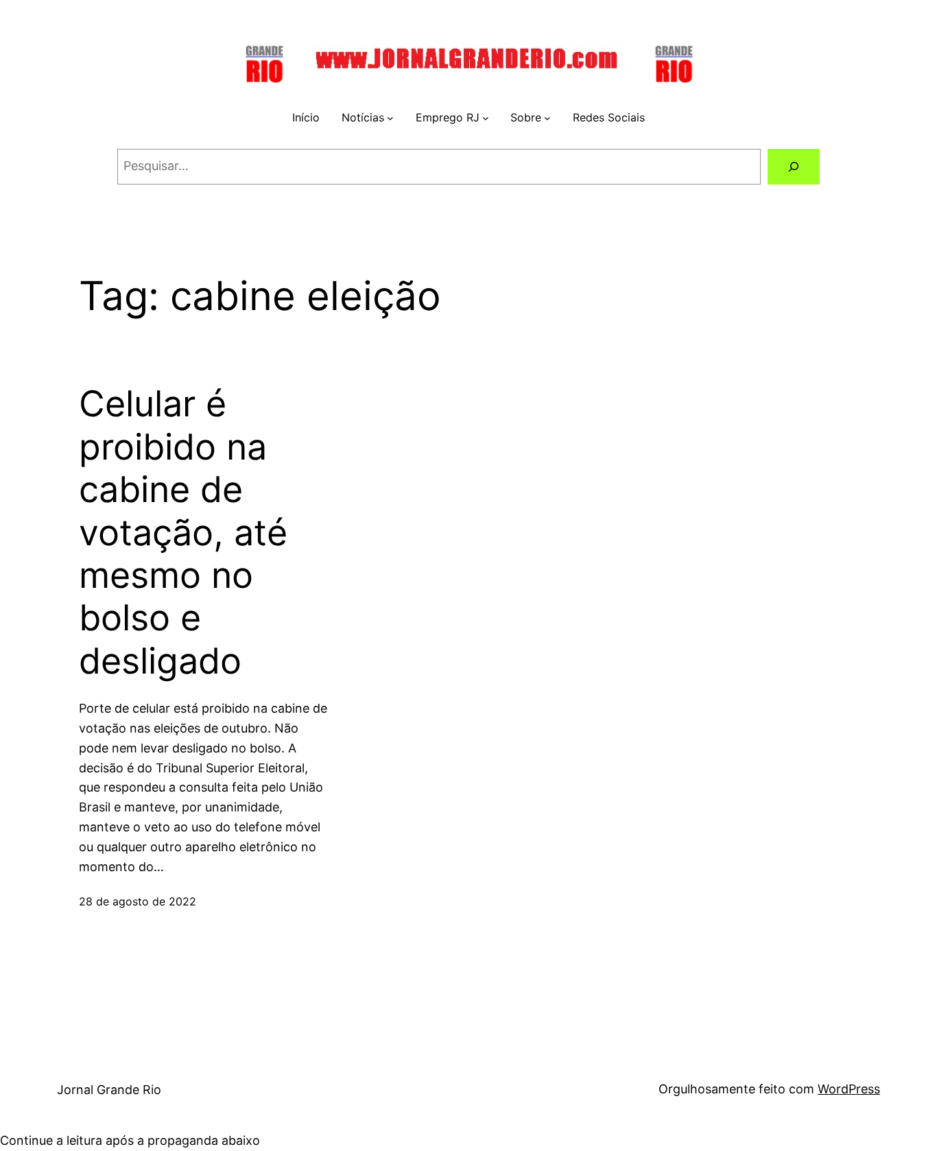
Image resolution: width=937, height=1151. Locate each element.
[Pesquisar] (794, 167)
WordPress (849, 1089)
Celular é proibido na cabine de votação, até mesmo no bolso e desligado (183, 532)
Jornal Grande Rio (109, 1089)
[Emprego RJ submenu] (485, 118)
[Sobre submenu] (547, 118)
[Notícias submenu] (390, 118)
